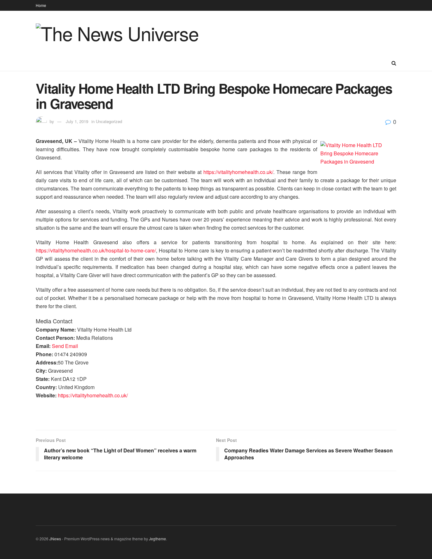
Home (41, 5)
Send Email (65, 346)
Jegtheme (157, 538)
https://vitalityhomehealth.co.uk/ (238, 172)
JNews (55, 538)
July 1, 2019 (77, 121)
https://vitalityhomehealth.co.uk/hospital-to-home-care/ (96, 250)
